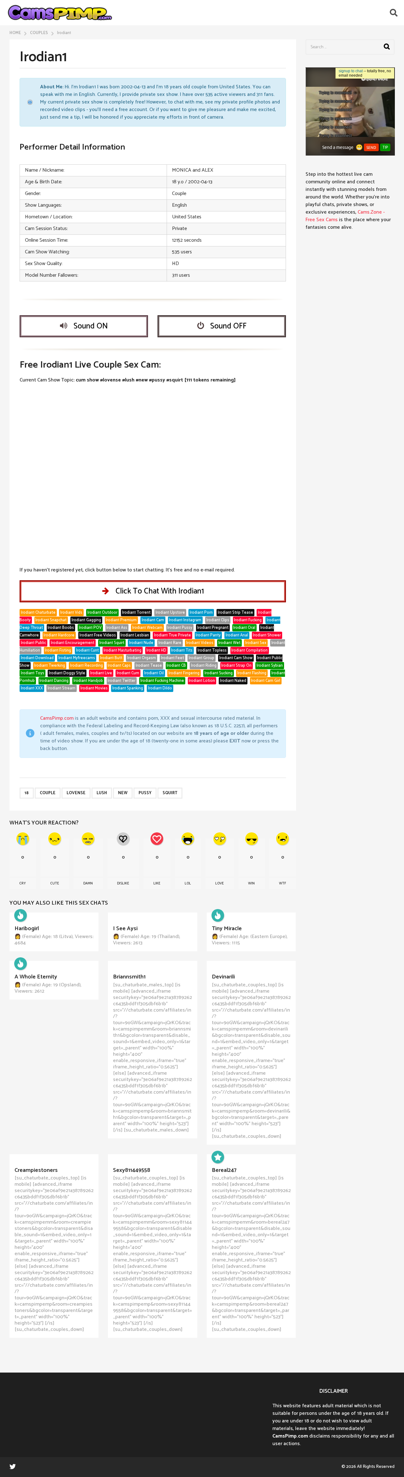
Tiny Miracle (227, 928)
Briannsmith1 (129, 977)
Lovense (76, 793)
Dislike (123, 883)
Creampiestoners (36, 1170)
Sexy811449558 (131, 1170)
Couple (48, 793)
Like (156, 883)
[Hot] (20, 915)
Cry (22, 883)
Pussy (145, 793)
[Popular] (217, 1157)
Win (251, 883)
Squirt (170, 793)
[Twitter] (12, 1466)
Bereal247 (224, 1170)
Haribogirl (27, 928)
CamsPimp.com (57, 718)
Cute (54, 883)
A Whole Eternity (36, 977)
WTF (282, 883)
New (123, 793)
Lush (102, 793)
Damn (88, 883)
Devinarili (223, 977)
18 (27, 793)
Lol (188, 883)
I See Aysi (125, 928)
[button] (394, 12)
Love (219, 883)
